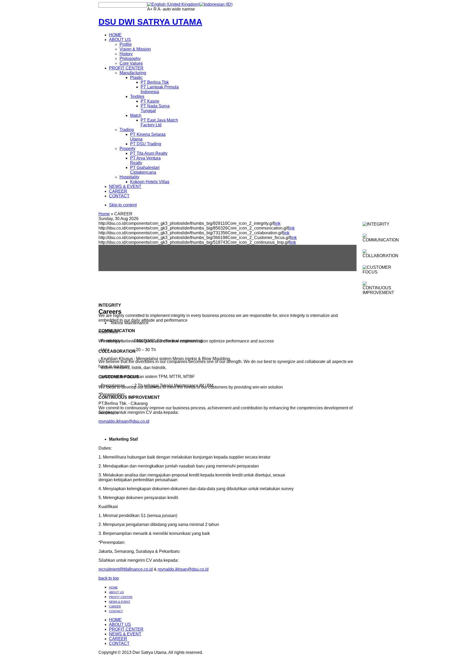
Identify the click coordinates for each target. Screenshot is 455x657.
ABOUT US (116, 592)
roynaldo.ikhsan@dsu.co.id (123, 421)
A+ (149, 9)
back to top (108, 578)
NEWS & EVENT (119, 601)
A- (159, 9)
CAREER (115, 606)
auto (167, 9)
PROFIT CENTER (120, 597)
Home (104, 214)
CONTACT (116, 611)
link (277, 223)
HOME (113, 587)
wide (176, 9)
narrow (188, 9)
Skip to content (123, 205)
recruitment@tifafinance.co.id (125, 569)
